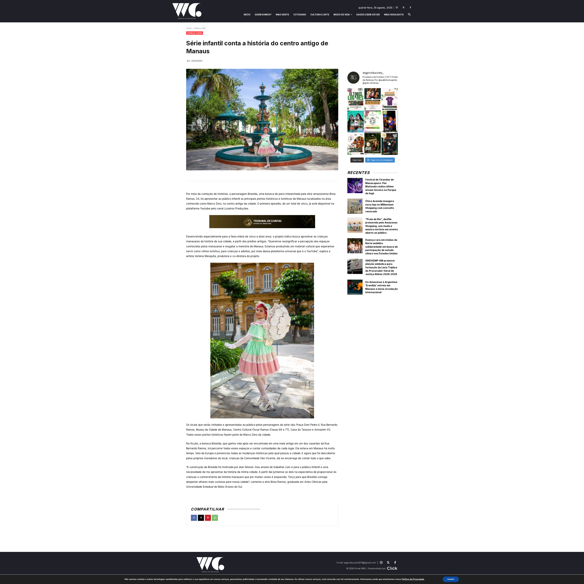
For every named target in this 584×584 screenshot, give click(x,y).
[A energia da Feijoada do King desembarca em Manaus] (389, 122)
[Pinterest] (208, 518)
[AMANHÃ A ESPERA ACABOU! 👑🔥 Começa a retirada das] (389, 99)
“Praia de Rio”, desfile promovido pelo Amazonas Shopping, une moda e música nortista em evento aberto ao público (381, 226)
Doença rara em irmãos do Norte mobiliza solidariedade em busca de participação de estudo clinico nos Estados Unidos (381, 246)
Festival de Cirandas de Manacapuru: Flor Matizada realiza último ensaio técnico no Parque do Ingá (380, 186)
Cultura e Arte (200, 28)
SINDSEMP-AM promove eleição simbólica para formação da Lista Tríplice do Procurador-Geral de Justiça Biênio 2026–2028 (381, 267)
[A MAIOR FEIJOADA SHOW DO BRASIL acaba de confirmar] (372, 144)
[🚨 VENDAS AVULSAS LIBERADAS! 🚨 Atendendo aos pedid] (372, 122)
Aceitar (450, 579)
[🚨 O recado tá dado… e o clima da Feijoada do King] (389, 144)
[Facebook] (410, 7)
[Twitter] (403, 7)
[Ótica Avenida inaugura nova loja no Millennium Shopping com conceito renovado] (355, 206)
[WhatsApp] (215, 518)
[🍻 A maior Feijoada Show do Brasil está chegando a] (355, 144)
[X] (201, 518)
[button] (409, 14)
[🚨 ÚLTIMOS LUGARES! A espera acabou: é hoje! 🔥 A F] (355, 99)
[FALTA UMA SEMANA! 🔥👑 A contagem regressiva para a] (355, 122)
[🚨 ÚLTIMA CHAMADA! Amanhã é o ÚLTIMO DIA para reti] (372, 99)
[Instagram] (396, 7)
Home (189, 28)
